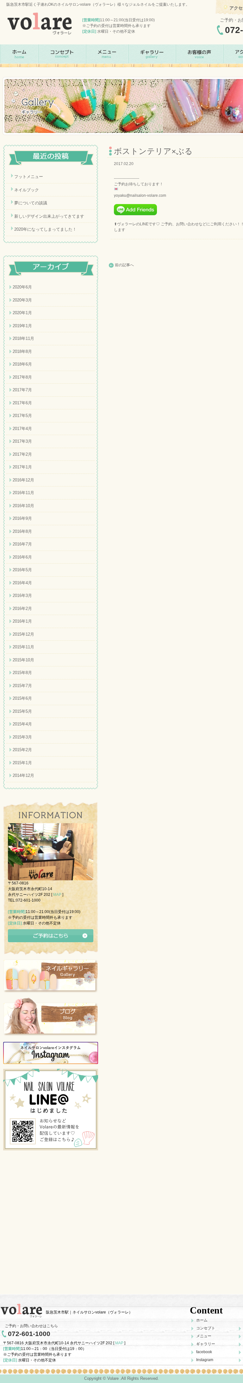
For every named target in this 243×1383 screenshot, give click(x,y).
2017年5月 (22, 415)
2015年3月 (22, 737)
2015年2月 (22, 749)
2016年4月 (22, 582)
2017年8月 (22, 377)
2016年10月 (23, 505)
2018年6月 (22, 364)
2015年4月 (22, 724)
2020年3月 (22, 300)
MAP (57, 894)
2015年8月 (22, 672)
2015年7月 (22, 685)
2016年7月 (22, 544)
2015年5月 (22, 711)
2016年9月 (22, 518)
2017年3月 (22, 441)
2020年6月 (22, 287)
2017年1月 (22, 467)
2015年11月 (23, 647)
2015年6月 (22, 698)
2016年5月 (22, 569)
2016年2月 (22, 608)
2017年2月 (22, 454)
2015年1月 (22, 762)
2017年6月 (22, 402)
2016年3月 (22, 595)
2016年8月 (22, 531)
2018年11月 (23, 338)
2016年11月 (23, 492)
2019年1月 (22, 325)
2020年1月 (22, 312)
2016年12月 (23, 480)
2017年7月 (22, 389)
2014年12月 (23, 775)
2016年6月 (22, 557)
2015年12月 (23, 634)
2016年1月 (22, 621)
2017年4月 (22, 428)
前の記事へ (124, 265)
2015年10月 (23, 660)
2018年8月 (22, 351)
